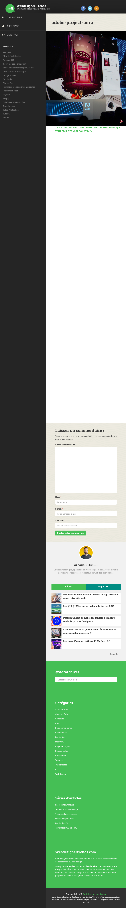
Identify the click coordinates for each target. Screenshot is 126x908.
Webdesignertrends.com (94, 894)
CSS (57, 723)
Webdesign (60, 774)
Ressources (60, 755)
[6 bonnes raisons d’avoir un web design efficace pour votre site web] (56, 598)
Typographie (61, 764)
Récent (68, 586)
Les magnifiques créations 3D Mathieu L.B (86, 641)
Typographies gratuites (66, 814)
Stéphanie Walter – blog (14, 102)
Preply (6, 98)
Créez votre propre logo (14, 71)
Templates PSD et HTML (66, 827)
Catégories (14, 17)
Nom (57, 497)
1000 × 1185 (61, 127)
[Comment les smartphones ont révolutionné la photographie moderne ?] (56, 633)
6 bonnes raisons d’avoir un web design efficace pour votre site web (90, 596)
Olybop (6, 94)
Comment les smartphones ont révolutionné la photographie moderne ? (89, 631)
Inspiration (60, 737)
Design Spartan (10, 75)
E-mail (58, 508)
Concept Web (61, 714)
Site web (59, 520)
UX (56, 769)
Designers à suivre (63, 727)
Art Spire (7, 52)
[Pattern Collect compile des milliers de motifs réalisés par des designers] (56, 621)
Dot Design (8, 79)
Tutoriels (59, 760)
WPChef (6, 117)
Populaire (103, 586)
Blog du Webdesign (12, 56)
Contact (13, 35)
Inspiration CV (61, 823)
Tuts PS (6, 113)
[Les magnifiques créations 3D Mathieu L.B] (56, 644)
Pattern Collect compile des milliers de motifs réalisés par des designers (89, 619)
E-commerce (61, 732)
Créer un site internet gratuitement (19, 67)
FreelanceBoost (10, 90)
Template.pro (9, 106)
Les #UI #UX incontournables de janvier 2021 (88, 606)
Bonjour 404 (8, 60)
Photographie (61, 751)
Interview (59, 741)
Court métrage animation (14, 63)
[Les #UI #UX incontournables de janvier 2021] (56, 609)
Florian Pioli (8, 83)
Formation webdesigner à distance (19, 86)
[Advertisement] (86, 279)
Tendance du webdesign (66, 809)
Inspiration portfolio (64, 818)
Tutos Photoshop (11, 109)
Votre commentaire (65, 444)
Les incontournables (64, 804)
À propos (13, 26)
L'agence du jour (62, 746)
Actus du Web (61, 709)
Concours (59, 718)
